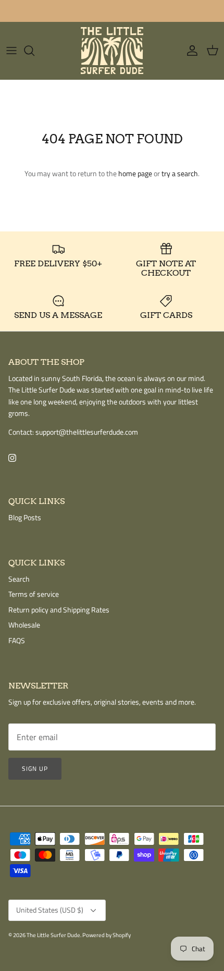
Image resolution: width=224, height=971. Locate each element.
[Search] (34, 50)
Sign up (35, 768)
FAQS (16, 640)
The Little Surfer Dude (53, 935)
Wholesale (24, 624)
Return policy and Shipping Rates (58, 609)
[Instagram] (12, 458)
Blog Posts (24, 517)
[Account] (189, 50)
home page (135, 173)
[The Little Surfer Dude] (112, 50)
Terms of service (33, 593)
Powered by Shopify (106, 935)
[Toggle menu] (11, 50)
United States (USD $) (49, 909)
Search (19, 578)
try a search (179, 173)
